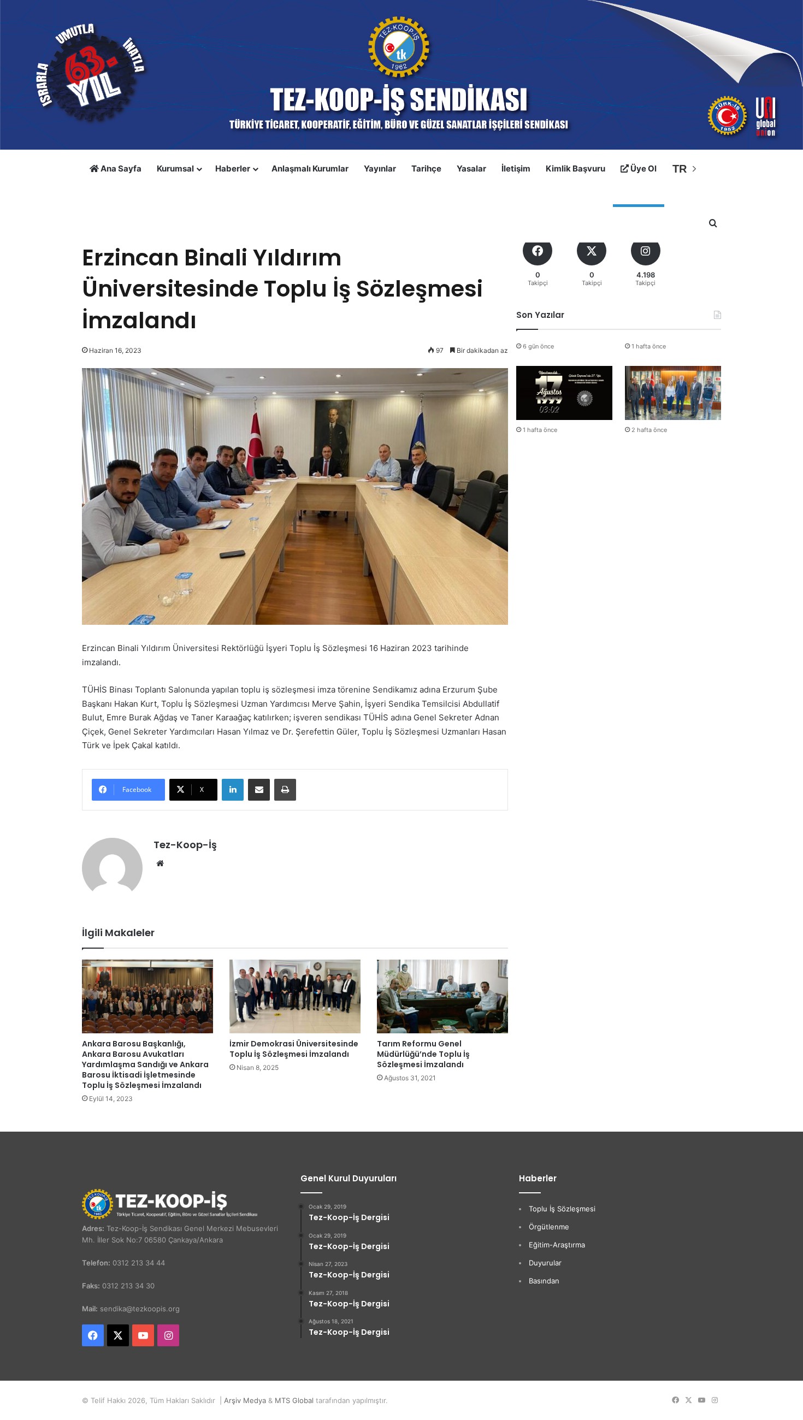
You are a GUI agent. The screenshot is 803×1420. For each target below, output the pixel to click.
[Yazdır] (285, 790)
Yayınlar (380, 168)
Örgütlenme (549, 1226)
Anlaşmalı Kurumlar (310, 168)
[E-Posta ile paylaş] (259, 790)
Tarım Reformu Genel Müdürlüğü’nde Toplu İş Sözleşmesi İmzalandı (423, 1054)
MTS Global (294, 1400)
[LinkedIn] (233, 790)
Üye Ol (643, 168)
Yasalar (471, 168)
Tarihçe (426, 168)
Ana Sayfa (120, 168)
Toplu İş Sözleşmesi (562, 1208)
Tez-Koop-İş (185, 844)
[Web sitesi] (160, 863)
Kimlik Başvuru (575, 168)
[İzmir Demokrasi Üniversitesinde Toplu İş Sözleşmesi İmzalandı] (295, 996)
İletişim (515, 168)
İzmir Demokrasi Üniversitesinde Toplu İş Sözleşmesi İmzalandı (293, 1049)
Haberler (232, 168)
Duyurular (545, 1262)
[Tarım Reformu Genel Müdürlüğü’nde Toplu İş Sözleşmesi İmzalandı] (442, 996)
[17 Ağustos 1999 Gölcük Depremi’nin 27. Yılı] (564, 393)
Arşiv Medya (245, 1400)
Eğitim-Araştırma (557, 1244)
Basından (544, 1280)
